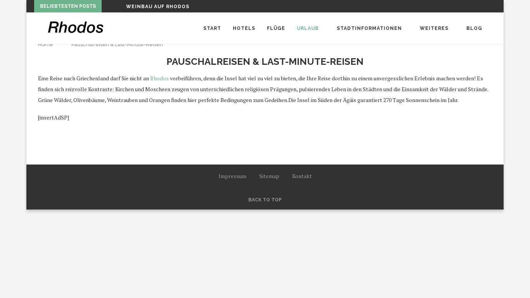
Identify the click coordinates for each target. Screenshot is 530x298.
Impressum (232, 176)
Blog (474, 28)
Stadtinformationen (369, 28)
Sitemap (269, 176)
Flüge (276, 28)
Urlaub (308, 28)
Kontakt (302, 176)
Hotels (244, 28)
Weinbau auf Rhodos (157, 6)
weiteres (434, 28)
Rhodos (159, 78)
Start (212, 28)
